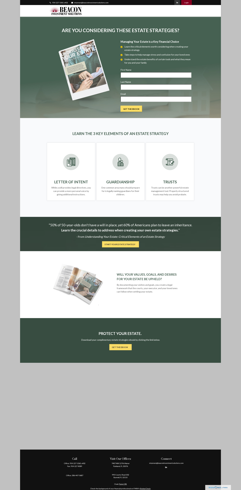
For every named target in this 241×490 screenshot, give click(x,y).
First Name (125, 69)
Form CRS (123, 484)
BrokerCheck (145, 488)
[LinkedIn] (177, 2)
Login (186, 3)
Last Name (125, 81)
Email (123, 94)
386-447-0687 (77, 475)
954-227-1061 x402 (60, 3)
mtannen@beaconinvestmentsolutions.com (91, 3)
